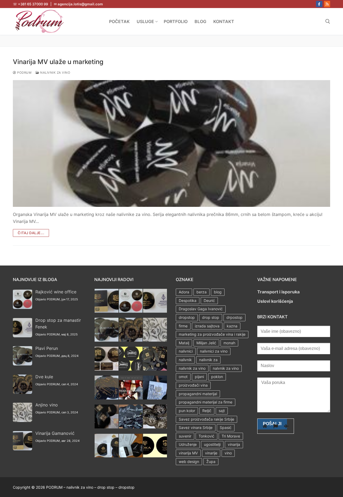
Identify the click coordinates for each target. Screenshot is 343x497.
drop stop (210, 317)
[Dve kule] (131, 340)
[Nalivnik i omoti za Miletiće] (106, 426)
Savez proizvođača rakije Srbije (206, 419)
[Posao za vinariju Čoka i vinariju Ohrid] (155, 455)
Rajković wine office (55, 291)
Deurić (209, 300)
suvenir (185, 436)
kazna (232, 326)
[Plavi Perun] (106, 340)
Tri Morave (231, 436)
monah (229, 343)
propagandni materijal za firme (205, 402)
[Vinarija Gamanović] (106, 311)
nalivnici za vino (214, 351)
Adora (184, 292)
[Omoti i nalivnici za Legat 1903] (155, 398)
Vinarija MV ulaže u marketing (58, 62)
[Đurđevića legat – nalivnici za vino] (106, 398)
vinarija (234, 444)
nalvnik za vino (226, 368)
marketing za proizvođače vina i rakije (212, 334)
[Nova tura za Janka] (131, 369)
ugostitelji (212, 444)
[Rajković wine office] (131, 311)
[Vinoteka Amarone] (155, 426)
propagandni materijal (198, 393)
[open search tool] (327, 21)
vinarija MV (188, 453)
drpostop (234, 317)
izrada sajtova (207, 326)
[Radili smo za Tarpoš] (106, 455)
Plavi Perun (46, 348)
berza (201, 292)
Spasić (226, 427)
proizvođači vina (193, 385)
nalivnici (186, 351)
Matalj (184, 343)
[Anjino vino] (155, 340)
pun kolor (187, 410)
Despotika (187, 300)
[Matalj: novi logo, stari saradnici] (155, 369)
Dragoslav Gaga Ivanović (201, 309)
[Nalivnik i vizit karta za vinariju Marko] (106, 369)
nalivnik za (208, 359)
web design (189, 461)
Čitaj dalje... (31, 233)
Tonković (206, 436)
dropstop (187, 317)
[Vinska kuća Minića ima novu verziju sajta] (131, 398)
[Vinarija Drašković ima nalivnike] (131, 455)
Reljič (206, 410)
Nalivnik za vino (54, 72)
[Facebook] (319, 4)
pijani (199, 376)
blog (218, 292)
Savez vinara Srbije (195, 427)
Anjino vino (46, 405)
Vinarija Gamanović (54, 433)
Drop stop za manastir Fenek (58, 323)
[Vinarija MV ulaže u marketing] (171, 143)
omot (183, 376)
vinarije (211, 453)
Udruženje (188, 444)
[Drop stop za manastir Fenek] (155, 311)
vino (228, 453)
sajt (222, 410)
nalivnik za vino (192, 368)
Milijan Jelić (206, 343)
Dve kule (44, 376)
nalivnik (185, 359)
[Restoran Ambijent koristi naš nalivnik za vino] (131, 426)
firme (183, 326)
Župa (210, 461)
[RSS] (327, 4)
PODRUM (23, 72)
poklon (217, 376)
